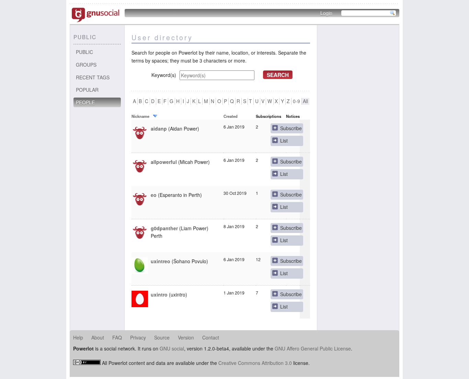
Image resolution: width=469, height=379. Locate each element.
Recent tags (93, 77)
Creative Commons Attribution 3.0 (255, 362)
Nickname (140, 116)
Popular (87, 89)
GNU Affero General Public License (313, 348)
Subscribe (291, 128)
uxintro (159, 294)
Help (78, 337)
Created (231, 116)
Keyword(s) (163, 74)
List (284, 140)
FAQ (117, 337)
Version (186, 337)
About (97, 337)
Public (84, 51)
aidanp (159, 128)
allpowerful (164, 161)
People (85, 102)
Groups (86, 64)
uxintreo (160, 261)
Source (162, 337)
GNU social (172, 348)
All (305, 101)
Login (326, 13)
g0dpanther (164, 228)
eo (154, 194)
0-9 (296, 101)
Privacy (138, 337)
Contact (210, 337)
